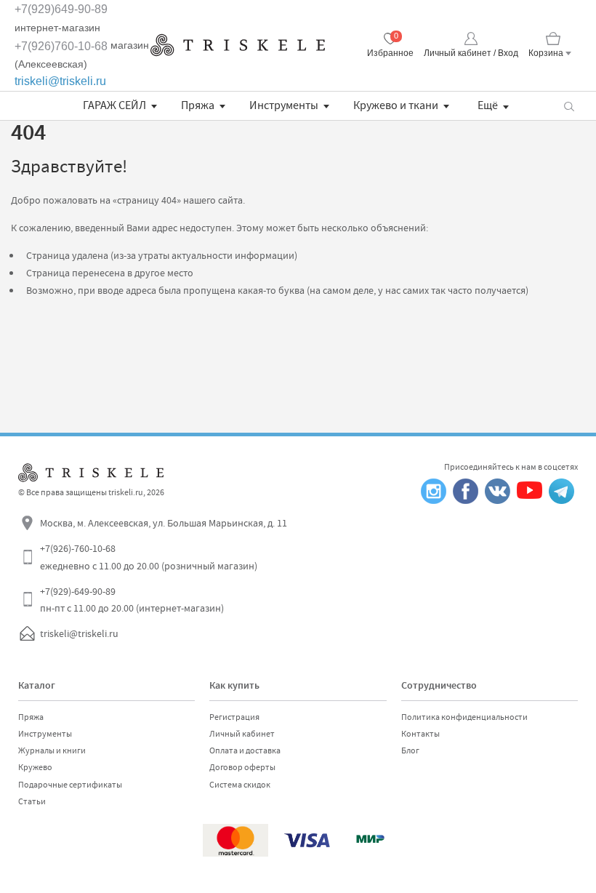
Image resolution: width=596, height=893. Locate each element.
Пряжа (197, 105)
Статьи (32, 801)
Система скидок (239, 784)
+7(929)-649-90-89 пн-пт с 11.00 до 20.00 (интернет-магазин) (132, 600)
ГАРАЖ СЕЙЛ (114, 105)
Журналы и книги (52, 750)
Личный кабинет (242, 734)
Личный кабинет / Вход (471, 53)
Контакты (420, 734)
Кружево (35, 767)
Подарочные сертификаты (70, 784)
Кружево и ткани (395, 105)
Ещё (488, 105)
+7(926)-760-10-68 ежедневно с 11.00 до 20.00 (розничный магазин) (148, 557)
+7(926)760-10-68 (61, 46)
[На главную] (237, 45)
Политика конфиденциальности (464, 717)
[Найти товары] (569, 105)
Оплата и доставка (245, 750)
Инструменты (283, 105)
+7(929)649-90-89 (61, 9)
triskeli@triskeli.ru (60, 81)
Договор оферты (242, 767)
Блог (410, 750)
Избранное (390, 53)
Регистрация (234, 717)
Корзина (545, 53)
